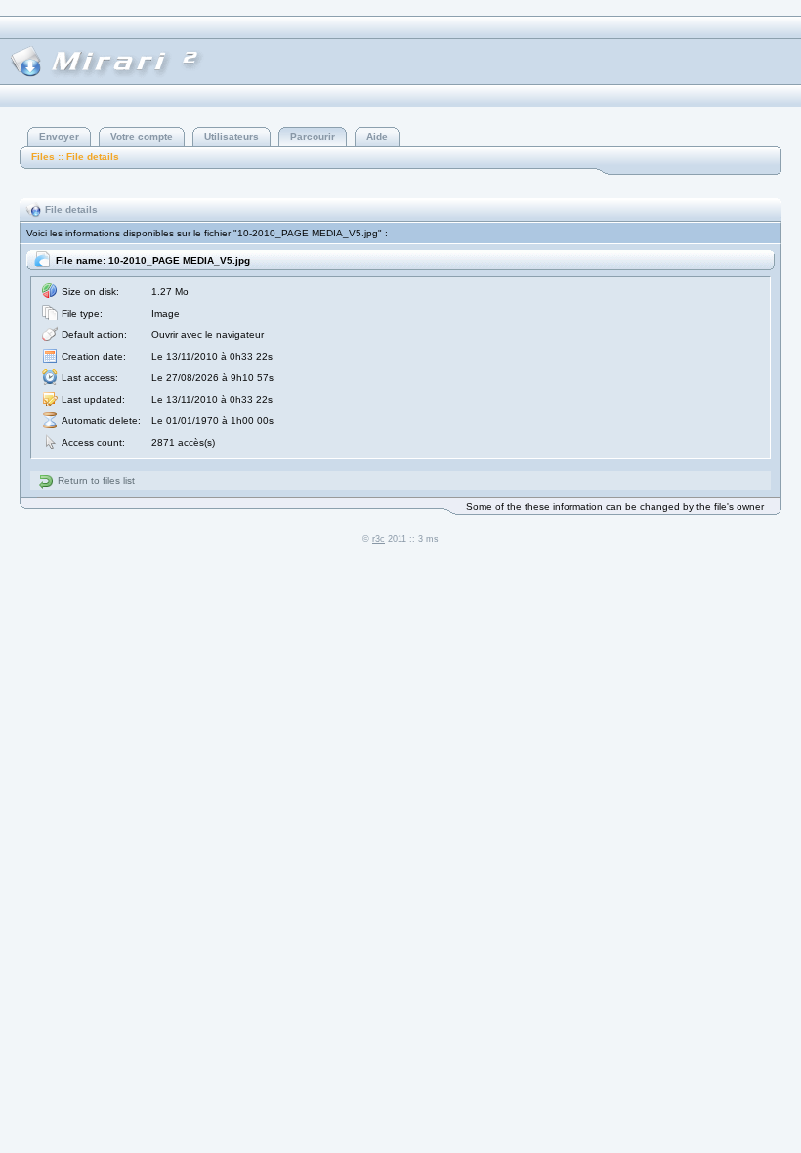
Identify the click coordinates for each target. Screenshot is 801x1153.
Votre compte (141, 136)
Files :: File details (75, 156)
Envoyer (59, 136)
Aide (377, 136)
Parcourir (312, 136)
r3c (378, 539)
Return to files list (96, 480)
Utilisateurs (231, 136)
